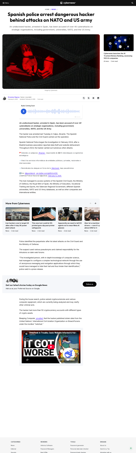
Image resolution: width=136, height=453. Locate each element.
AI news (106, 61)
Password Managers (47, 449)
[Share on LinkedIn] (98, 98)
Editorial (13, 449)
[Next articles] (95, 203)
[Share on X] (88, 98)
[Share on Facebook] (93, 98)
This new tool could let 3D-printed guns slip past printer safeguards (43, 225)
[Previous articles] (90, 203)
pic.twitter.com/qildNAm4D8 (46, 173)
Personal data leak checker (79, 449)
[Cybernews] (68, 3)
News (7, 231)
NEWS (53, 9)
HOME (47, 9)
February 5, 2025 (54, 176)
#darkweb (55, 168)
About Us (103, 445)
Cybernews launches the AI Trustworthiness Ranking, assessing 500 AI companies (118, 55)
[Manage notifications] (131, 448)
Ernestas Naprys (14, 97)
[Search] (132, 3)
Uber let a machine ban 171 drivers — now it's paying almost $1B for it (94, 225)
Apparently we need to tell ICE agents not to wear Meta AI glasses (70, 225)
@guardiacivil (30, 173)
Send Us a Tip (105, 449)
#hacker (42, 153)
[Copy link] (83, 98)
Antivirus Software (46, 445)
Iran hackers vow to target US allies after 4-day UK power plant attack (17, 225)
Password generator (77, 445)
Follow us (89, 284)
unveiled (39, 318)
